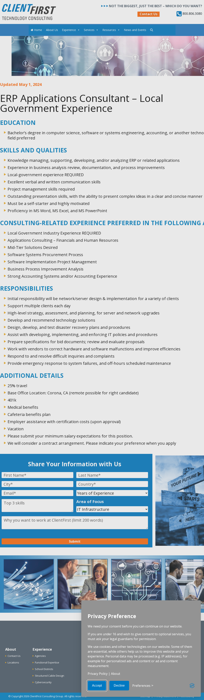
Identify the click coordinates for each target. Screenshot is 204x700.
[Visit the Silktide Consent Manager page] (192, 685)
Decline (119, 685)
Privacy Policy (98, 673)
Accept (97, 685)
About (115, 673)
